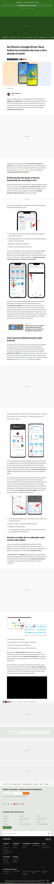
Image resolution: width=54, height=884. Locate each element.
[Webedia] (7, 839)
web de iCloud (24, 359)
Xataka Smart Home (7, 851)
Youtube (14, 804)
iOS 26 (41, 784)
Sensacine (25, 845)
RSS (20, 804)
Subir (47, 839)
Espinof (24, 847)
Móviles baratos (42, 37)
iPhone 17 (36, 784)
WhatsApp (5, 824)
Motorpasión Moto (46, 847)
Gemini (23, 37)
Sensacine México (27, 871)
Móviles (6, 37)
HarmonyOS (12, 37)
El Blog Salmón (16, 858)
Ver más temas (7, 827)
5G (49, 37)
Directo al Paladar (36, 845)
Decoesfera (5, 860)
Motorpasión (45, 845)
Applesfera (5, 849)
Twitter (21, 59)
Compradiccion (6, 862)
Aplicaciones (6, 818)
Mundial (35, 37)
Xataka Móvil (6, 847)
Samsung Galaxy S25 (27, 784)
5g (20, 821)
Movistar (5, 816)
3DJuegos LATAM (16, 871)
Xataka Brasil (6, 873)
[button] (16, 93)
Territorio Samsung (41, 818)
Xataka (4, 845)
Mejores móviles (16, 784)
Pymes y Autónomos (15, 861)
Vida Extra (15, 847)
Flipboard (23, 59)
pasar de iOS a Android (23, 170)
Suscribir (26, 793)
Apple (21, 816)
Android (5, 821)
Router (18, 37)
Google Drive (33, 701)
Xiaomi (38, 816)
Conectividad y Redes (42, 824)
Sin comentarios (13, 59)
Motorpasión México (45, 872)
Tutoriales (20, 701)
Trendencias (6, 858)
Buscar (49, 833)
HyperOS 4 (29, 37)
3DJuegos (15, 845)
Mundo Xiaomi (6, 853)
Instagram (17, 804)
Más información (8, 882)
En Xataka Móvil (28, 323)
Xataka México (6, 871)
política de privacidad (22, 796)
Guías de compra (24, 818)
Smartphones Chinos (25, 824)
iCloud (26, 701)
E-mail (26, 59)
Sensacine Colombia (25, 874)
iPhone (38, 821)
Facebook (19, 59)
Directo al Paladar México (36, 872)
